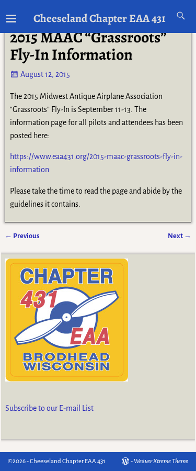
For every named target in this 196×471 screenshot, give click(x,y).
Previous (22, 236)
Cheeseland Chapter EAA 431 (99, 18)
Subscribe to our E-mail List (49, 408)
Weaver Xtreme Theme (161, 461)
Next (179, 236)
